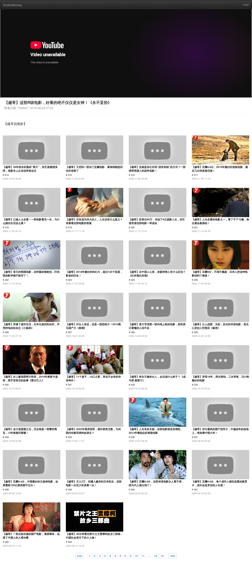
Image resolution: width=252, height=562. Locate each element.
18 (155, 556)
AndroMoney (12, 4)
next (172, 556)
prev (79, 556)
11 (142, 556)
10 (136, 556)
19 (162, 556)
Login (246, 5)
